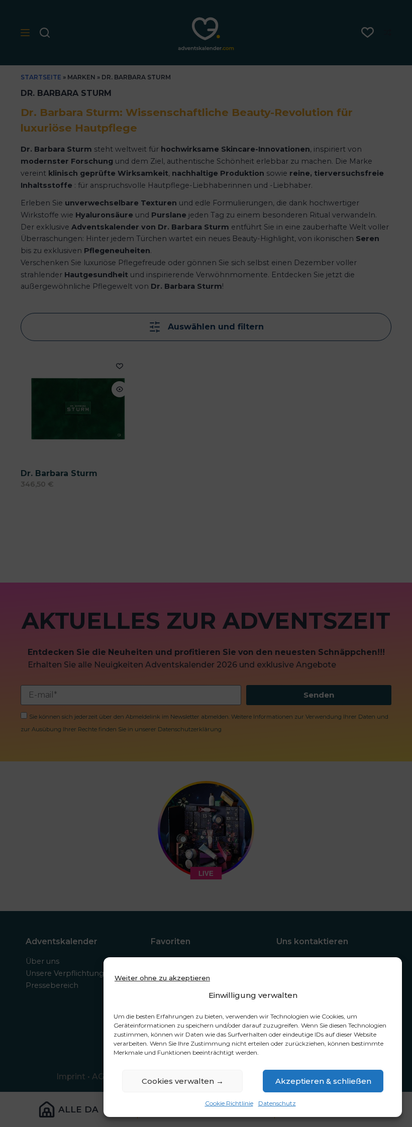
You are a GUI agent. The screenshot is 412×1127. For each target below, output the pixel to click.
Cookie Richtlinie (229, 1103)
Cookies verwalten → (183, 1081)
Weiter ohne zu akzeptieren (162, 978)
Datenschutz (277, 1103)
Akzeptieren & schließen (323, 1081)
